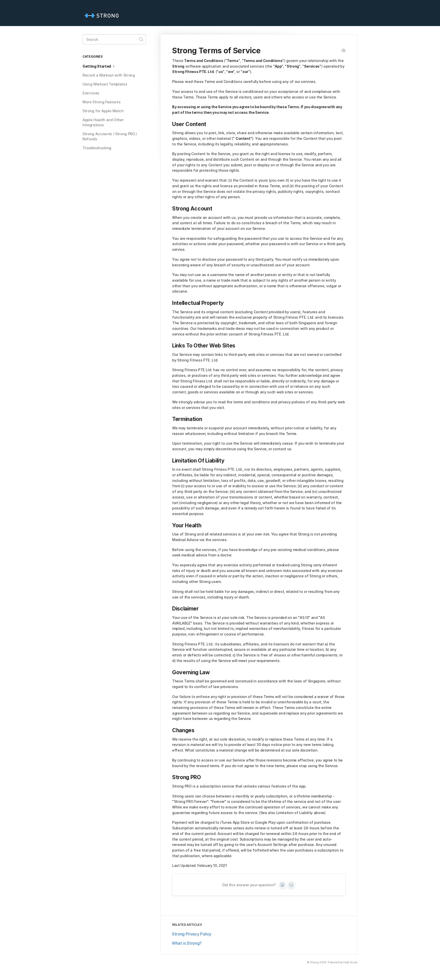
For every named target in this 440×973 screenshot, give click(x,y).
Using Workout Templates (104, 84)
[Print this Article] (343, 51)
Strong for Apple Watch (103, 111)
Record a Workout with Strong (108, 75)
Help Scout (350, 962)
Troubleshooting (96, 148)
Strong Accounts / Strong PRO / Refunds (109, 136)
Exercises (90, 93)
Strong (314, 962)
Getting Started (97, 66)
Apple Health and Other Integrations (103, 122)
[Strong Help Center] (104, 13)
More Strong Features (101, 102)
